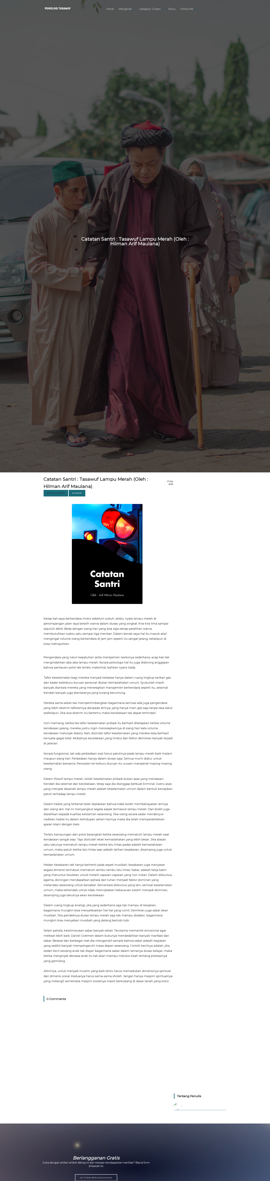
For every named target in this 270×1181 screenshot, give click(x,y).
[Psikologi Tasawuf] (58, 11)
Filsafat (77, 493)
